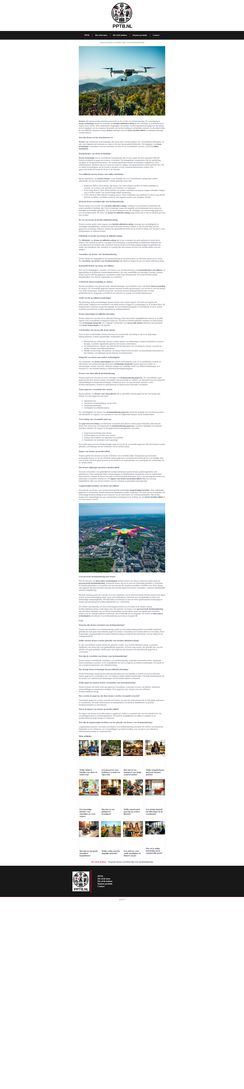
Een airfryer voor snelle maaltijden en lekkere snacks (132, 853)
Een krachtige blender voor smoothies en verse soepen (87, 812)
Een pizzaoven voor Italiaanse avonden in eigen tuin (111, 772)
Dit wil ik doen (101, 35)
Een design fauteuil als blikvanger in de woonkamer (154, 811)
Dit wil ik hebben (120, 35)
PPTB (87, 35)
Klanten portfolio (140, 35)
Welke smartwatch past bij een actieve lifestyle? (132, 811)
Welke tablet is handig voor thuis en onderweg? (88, 772)
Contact (156, 35)
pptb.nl (122, 899)
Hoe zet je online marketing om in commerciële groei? (154, 850)
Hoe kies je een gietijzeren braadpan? (108, 811)
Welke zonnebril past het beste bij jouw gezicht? (155, 772)
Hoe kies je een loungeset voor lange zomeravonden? (132, 772)
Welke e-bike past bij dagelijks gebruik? (111, 852)
